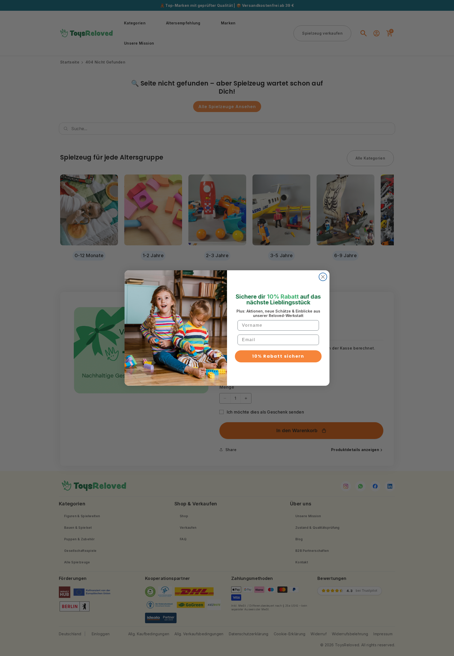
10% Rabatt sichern (278, 356)
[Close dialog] (323, 277)
